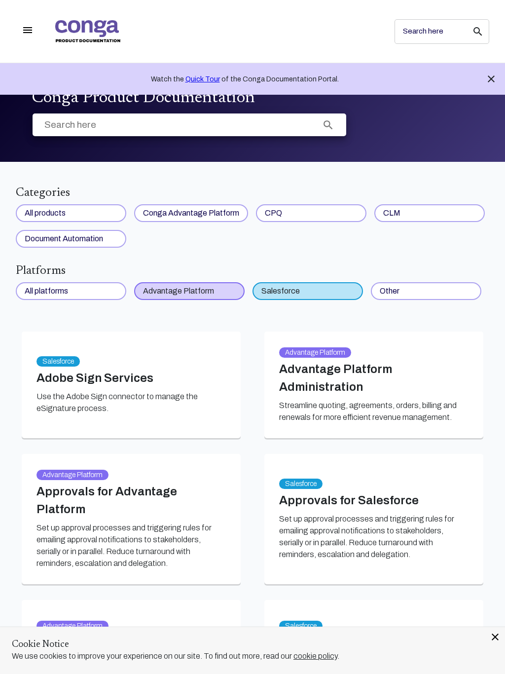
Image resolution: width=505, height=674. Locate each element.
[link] (217, 31)
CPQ (273, 213)
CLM (391, 213)
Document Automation (64, 238)
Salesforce (280, 291)
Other (389, 291)
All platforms (46, 291)
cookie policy (315, 656)
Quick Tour (202, 79)
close (495, 637)
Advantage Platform (178, 291)
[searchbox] (471, 31)
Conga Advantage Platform (191, 213)
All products (45, 213)
